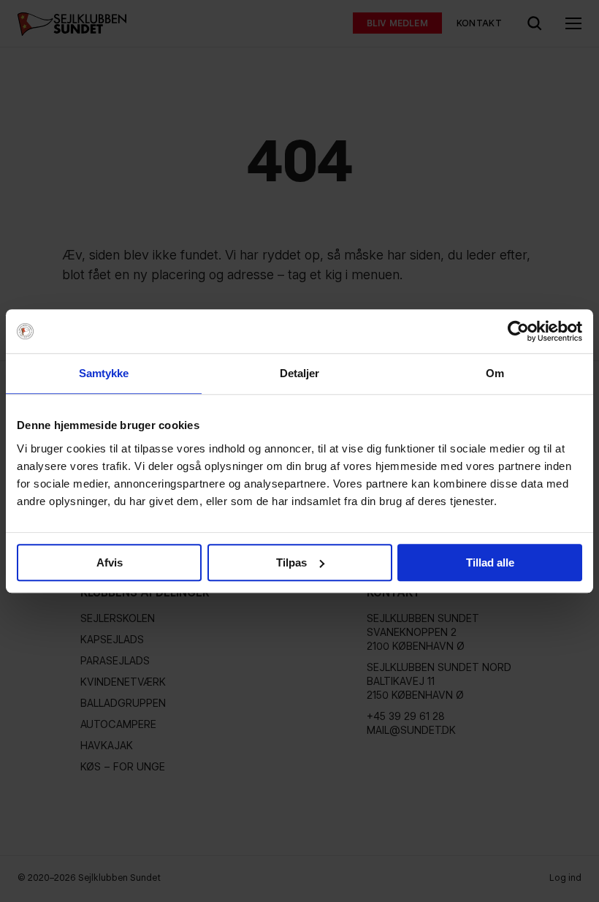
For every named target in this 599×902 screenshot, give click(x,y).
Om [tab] (495, 373)
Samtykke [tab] (104, 373)
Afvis (109, 562)
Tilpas (291, 562)
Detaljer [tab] (300, 373)
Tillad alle (490, 562)
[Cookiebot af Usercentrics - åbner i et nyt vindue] (518, 331)
